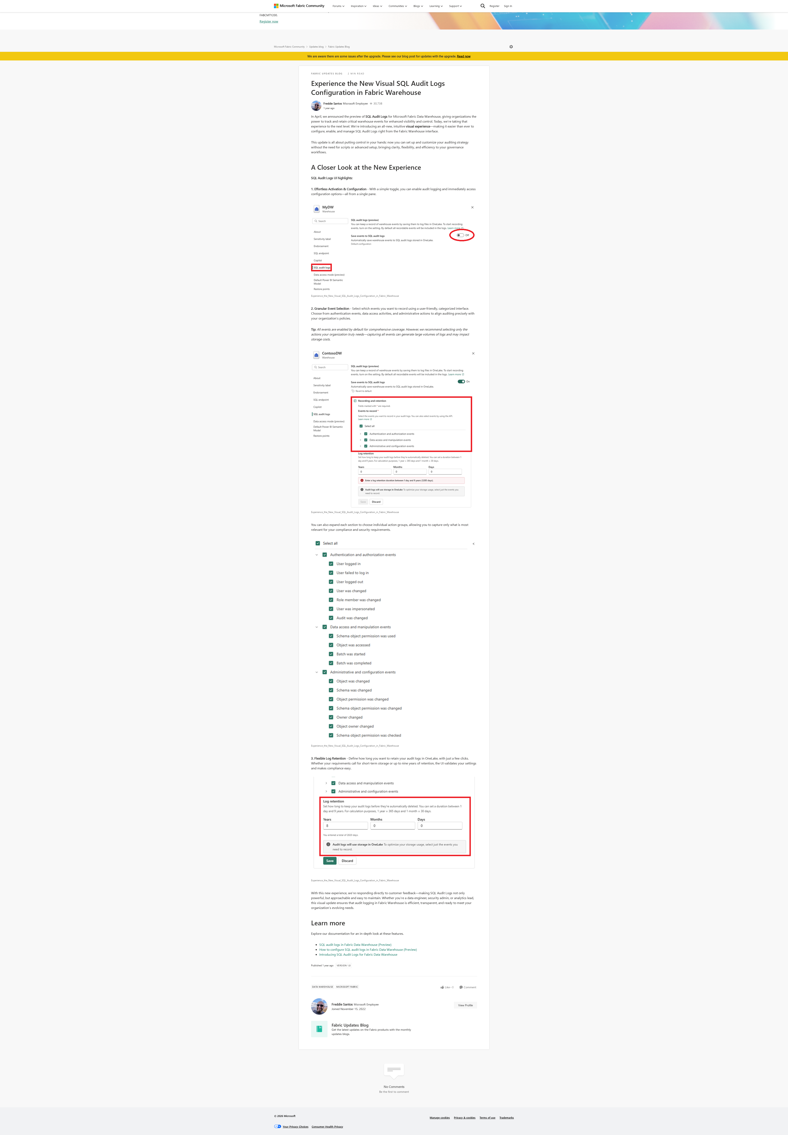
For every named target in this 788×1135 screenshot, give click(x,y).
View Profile (465, 1005)
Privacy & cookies (464, 1117)
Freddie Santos (332, 103)
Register (494, 6)
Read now (464, 56)
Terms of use (487, 1117)
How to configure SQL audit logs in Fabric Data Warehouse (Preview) (368, 949)
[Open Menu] (511, 47)
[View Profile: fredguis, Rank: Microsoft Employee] (316, 106)
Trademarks (506, 1117)
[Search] (482, 5)
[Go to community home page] (299, 6)
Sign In (508, 6)
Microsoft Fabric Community (289, 46)
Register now (269, 21)
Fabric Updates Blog (339, 46)
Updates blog (316, 46)
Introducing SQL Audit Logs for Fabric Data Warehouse (358, 954)
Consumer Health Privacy (327, 1126)
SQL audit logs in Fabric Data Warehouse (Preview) (355, 944)
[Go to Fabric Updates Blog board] (319, 1029)
